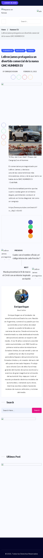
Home (3, 29)
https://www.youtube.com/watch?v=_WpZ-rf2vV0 (23, 209)
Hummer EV (14, 29)
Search (37, 410)
